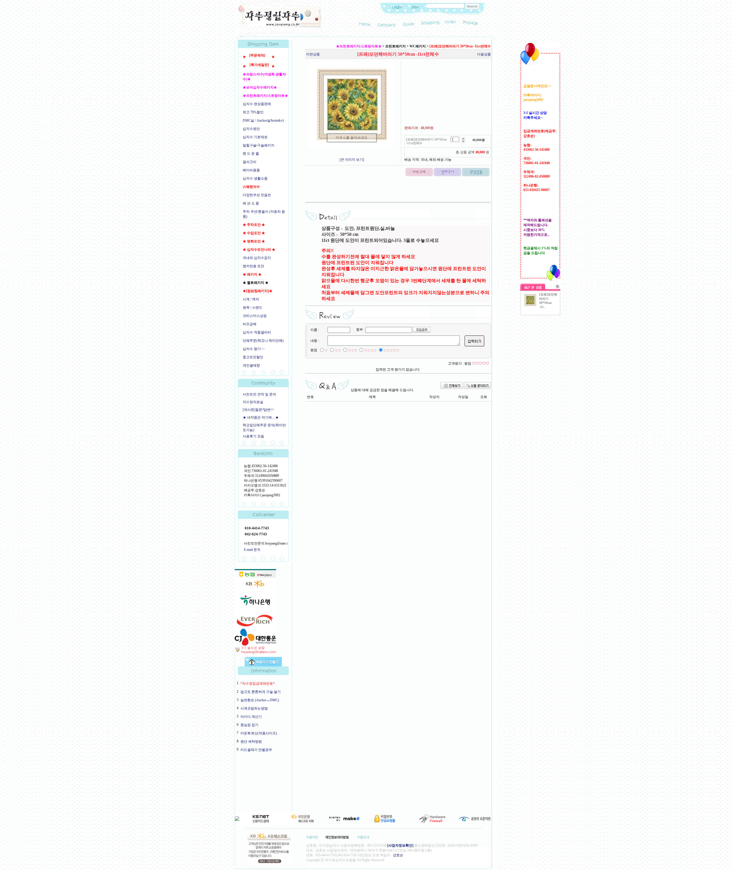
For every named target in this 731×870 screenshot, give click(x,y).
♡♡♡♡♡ (391, 351)
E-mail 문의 (252, 550)
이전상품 (313, 54)
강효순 (398, 855)
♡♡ (338, 351)
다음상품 (484, 54)
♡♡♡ (352, 351)
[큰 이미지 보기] (352, 160)
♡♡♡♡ (370, 351)
